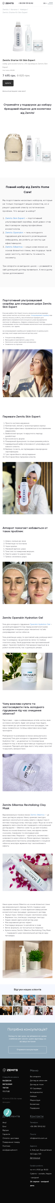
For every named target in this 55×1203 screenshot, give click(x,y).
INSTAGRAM (7, 1084)
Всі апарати (35, 1077)
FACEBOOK (7, 1081)
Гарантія (6, 1134)
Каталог (14, 9)
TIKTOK (6, 1088)
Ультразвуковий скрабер (40, 315)
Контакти (37, 1116)
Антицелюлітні (36, 1092)
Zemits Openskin (14, 232)
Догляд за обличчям (38, 1080)
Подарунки (35, 1108)
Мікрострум (35, 1100)
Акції (4, 1122)
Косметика (34, 1104)
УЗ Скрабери (35, 1088)
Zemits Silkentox (14, 247)
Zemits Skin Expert (15, 218)
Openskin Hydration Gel (40, 624)
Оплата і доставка (11, 1138)
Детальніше (35, 1158)
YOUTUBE (6, 1091)
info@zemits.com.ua (38, 1138)
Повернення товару (11, 1142)
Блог (5, 1126)
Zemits (5, 9)
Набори (23, 9)
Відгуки (6, 1130)
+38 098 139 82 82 (37, 1126)
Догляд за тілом (36, 1084)
